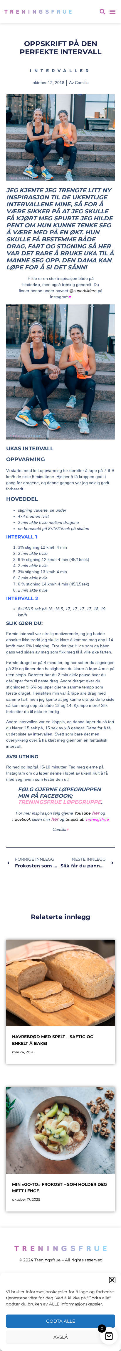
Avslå (60, 1337)
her (95, 813)
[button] (112, 1280)
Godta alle (60, 1321)
